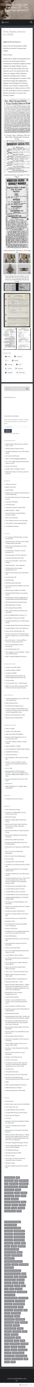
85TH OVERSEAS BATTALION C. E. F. (16, 615)
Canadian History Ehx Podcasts (14, 799)
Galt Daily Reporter (10, 1279)
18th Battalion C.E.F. (19, 1231)
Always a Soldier (10, 728)
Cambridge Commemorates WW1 (15, 618)
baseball (14, 1246)
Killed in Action (9, 1192)
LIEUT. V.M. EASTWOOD (11, 1298)
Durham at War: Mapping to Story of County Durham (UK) (15, 738)
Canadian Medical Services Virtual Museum (17, 625)
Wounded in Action (17, 1358)
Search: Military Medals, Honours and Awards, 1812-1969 (15, 1044)
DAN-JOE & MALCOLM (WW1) (14, 734)
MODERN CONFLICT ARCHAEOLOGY (16, 979)
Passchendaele (9, 1322)
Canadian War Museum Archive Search (16, 1112)
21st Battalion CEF (10, 577)
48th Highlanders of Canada (13, 605)
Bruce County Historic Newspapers (15, 856)
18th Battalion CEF (10, 397)
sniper (18, 1337)
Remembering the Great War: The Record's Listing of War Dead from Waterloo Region (17, 1017)
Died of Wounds (9, 1189)
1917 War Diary (13, 1183)
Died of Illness (23, 1186)
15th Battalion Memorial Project (14, 558)
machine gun (8, 1304)
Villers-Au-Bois (22, 1349)
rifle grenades (16, 1331)
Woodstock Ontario (21, 1355)
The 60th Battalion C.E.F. (12, 649)
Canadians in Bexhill (10, 673)
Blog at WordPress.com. (17, 1378)
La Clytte (17, 1285)
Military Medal (18, 1310)
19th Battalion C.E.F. (19, 1234)
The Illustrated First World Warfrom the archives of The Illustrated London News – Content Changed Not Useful (17, 710)
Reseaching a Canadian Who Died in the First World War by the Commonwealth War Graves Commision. (16, 1022)
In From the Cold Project (12, 456)
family (23, 1273)
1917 (6, 1183)
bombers (7, 1255)
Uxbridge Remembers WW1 (13, 1153)
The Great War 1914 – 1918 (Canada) (16, 683)
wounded (7, 1358)
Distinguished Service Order (12, 1273)
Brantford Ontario (16, 1255)
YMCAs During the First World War (15, 1090)
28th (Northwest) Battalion (13, 583)
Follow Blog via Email (11, 416)
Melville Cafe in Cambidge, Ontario (15, 469)
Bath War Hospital (10, 817)
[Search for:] (17, 388)
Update (7, 1349)
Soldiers (7, 1208)
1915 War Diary (9, 1180)
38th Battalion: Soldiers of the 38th (15, 590)
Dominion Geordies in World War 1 (15, 911)
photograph (8, 1325)
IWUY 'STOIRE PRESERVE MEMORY (15, 459)
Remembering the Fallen (12, 1013)
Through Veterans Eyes (12, 1072)
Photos (23, 1201)
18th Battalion (8, 1231)
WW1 (7, 1082)
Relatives (14, 1205)
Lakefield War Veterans (11, 752)
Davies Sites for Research (12, 1115)
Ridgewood (8, 1331)
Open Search (30, 22)
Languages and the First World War (15, 507)
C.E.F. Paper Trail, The (11, 1107)
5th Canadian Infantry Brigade (12, 1228)
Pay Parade (24, 1322)
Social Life (22, 1205)
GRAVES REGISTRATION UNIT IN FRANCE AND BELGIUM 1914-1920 (15, 676)
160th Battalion (9, 1243)
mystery (7, 1313)
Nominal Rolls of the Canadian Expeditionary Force (13, 993)
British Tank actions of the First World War (17, 1104)
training (7, 1346)
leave (23, 1285)
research (20, 1328)
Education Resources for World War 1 (16, 918)
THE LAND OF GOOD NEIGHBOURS (15, 523)
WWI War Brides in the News (13, 1087)
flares (16, 1276)
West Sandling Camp (18, 1352)
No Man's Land (8, 1316)
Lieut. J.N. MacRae (21, 1291)
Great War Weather (11, 936)
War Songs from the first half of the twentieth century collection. (15, 1159)
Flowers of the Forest (11, 928)
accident (17, 1243)
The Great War (9, 680)
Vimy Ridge (21, 1208)
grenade (15, 1282)
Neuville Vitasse (16, 1313)
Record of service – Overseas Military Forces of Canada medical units (16, 641)
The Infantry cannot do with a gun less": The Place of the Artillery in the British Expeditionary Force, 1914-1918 (16, 1064)
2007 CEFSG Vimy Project (12, 809)
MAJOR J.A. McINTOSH (10, 1307)
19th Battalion (8, 1234)
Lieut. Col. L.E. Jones (10, 1291)
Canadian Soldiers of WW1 (13, 670)
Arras (23, 1243)
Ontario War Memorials (12, 997)
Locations (23, 1192)
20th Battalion (8, 1237)
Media (17, 1195)
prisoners (16, 1325)
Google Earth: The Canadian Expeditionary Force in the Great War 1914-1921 (17, 932)
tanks (6, 1343)
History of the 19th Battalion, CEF (15, 631)
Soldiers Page (8, 1340)
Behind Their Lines (10, 487)
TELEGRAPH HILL (14, 1343)
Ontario (17, 1316)
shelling (7, 1334)
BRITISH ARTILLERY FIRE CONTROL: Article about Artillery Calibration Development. (16, 826)
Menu (6, 22)
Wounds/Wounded (10, 1211)
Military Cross (8, 1310)
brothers (7, 1264)
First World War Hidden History (14, 706)
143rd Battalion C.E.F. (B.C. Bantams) (15, 555)
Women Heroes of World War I (14, 718)
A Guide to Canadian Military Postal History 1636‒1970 (15, 813)
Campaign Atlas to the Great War (14, 861)
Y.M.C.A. (7, 1362)
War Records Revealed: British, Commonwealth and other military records (17, 1078)
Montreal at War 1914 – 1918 (13, 982)
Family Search (7, 59)
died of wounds (9, 1267)
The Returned (9, 1069)
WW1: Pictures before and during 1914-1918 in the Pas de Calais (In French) (16, 687)
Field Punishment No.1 (11, 703)
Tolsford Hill (24, 1343)
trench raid (21, 1346)
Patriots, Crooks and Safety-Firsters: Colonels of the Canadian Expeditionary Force (16, 763)
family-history (8, 1276)
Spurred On (8, 783)
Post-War (7, 1205)
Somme (16, 1340)
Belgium (19, 1252)
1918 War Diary (23, 1183)
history (21, 1282)
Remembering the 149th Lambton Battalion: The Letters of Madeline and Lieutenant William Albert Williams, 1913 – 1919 (17, 773)
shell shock (14, 1334)
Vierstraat (13, 1349)
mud (25, 1310)
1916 (16, 1180)
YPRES (19, 1211)
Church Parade (23, 1264)
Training (14, 1208)
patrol (17, 1322)
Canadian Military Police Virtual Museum (16, 628)
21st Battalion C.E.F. (19, 1240)
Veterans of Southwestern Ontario (15, 715)
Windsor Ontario (9, 1355)
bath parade (22, 1246)
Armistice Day (9, 1101)
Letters (17, 1192)
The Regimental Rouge (11, 526)
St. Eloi (22, 1340)
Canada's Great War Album (13, 667)
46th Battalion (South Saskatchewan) (16, 602)
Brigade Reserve (9, 1258)
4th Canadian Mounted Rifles (13, 608)
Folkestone (23, 1276)
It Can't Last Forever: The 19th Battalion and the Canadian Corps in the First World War (17, 635)
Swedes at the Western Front (13, 1057)
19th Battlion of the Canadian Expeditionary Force (13, 569)
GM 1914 (8, 1118)
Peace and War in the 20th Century (15, 1006)
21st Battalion (8, 1240)
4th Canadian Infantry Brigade (12, 1221)
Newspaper (15, 1199)
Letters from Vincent (11, 466)
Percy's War (8, 768)
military (20, 1307)
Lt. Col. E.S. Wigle (20, 1301)
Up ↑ (17, 1381)
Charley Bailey (9, 490)
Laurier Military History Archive (14, 955)
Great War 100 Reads (11, 502)
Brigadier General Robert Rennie (13, 1261)
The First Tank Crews (11, 1060)
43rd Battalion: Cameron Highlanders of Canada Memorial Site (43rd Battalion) (16, 598)
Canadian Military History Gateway (15, 891)
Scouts (24, 1331)
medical (23, 1195)
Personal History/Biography (12, 1201)
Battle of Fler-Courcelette (11, 1249)
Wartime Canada (10, 1163)
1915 (18, 1177)
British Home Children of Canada (14, 839)
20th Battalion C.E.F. (19, 1237)
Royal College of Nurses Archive (14, 1036)
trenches (14, 1346)
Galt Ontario (20, 1279)
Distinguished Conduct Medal (12, 1270)
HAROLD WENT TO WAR (12, 746)
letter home (18, 1288)
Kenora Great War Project (12, 948)
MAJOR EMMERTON (19, 1304)
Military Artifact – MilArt (12, 510)
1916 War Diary (23, 1180)
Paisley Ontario (20, 1319)
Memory (7, 1199)
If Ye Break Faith (10, 504)
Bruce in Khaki (9, 859)
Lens (6, 1288)
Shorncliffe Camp (9, 1337)
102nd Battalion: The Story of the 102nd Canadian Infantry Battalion (17, 542)
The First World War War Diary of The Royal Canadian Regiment (16, 1146)
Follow (8, 431)
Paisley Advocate (9, 1319)
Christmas (14, 1264)
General (18, 1189)
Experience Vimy (10, 921)
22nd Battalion (9, 580)
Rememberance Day (10, 1328)
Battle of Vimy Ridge (10, 1252)
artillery (7, 1246)
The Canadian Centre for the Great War (16, 520)
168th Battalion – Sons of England (15, 565)
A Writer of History (10, 484)
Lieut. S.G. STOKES (9, 1295)
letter (11, 1288)
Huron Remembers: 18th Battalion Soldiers (17, 749)
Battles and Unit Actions (11, 1186)
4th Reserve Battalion (10, 1224)
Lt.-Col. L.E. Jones (9, 1301)
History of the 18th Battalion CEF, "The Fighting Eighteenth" (17, 7)
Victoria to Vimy (10, 1155)
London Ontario (9, 1195)
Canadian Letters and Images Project (15, 886)
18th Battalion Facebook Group (14, 448)
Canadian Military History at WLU (14, 889)
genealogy (7, 1282)
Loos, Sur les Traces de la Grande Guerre (16, 971)
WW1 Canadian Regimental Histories (15, 656)
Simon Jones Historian (11, 518)
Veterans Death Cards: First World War (16, 1074)
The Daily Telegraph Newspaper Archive (16, 1142)
